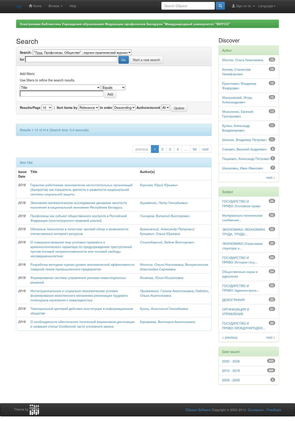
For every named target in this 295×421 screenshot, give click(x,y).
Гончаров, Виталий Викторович (165, 215)
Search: (26, 52)
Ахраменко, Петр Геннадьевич (164, 202)
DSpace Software (198, 409)
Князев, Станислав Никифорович (236, 71)
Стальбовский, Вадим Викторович (167, 242)
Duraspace (256, 409)
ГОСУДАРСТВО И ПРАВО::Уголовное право (241, 203)
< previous (229, 337)
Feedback (274, 409)
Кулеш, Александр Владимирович (236, 127)
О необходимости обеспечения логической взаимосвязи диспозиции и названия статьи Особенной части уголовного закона (82, 323)
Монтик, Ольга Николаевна (161, 264)
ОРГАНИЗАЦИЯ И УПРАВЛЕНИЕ (235, 311)
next (205, 149)
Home (37, 5)
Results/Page (30, 107)
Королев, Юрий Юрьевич (159, 184)
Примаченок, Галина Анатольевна (166, 290)
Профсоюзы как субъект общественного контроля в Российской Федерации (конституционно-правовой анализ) (78, 218)
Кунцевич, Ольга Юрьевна (160, 233)
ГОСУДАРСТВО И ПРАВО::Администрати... (240, 288)
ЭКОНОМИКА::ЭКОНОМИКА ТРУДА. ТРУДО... (243, 231)
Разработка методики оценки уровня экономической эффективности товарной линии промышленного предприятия (82, 266)
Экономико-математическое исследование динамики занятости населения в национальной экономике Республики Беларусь (78, 204)
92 (195, 149)
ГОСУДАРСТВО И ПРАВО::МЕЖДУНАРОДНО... (244, 325)
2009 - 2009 (231, 380)
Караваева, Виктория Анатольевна (167, 321)
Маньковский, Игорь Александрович (237, 99)
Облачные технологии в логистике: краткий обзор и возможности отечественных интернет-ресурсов (79, 231)
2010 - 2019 (231, 370)
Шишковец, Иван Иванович (242, 168)
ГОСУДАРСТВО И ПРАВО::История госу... (239, 259)
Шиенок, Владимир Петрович (244, 139)
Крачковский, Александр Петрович (167, 229)
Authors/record (148, 107)
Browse (54, 5)
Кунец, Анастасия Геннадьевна (164, 308)
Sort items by (67, 107)
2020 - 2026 (231, 361)
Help (73, 5)
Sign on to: (244, 5)
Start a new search (146, 59)
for (22, 59)
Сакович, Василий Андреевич (244, 149)
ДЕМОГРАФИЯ (233, 299)
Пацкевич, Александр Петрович (246, 158)
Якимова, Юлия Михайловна (161, 277)
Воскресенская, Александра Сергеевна (174, 266)
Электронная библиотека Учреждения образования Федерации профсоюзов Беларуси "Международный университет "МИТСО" (125, 23)
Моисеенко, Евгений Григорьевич (237, 113)
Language (265, 5)
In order (106, 107)
